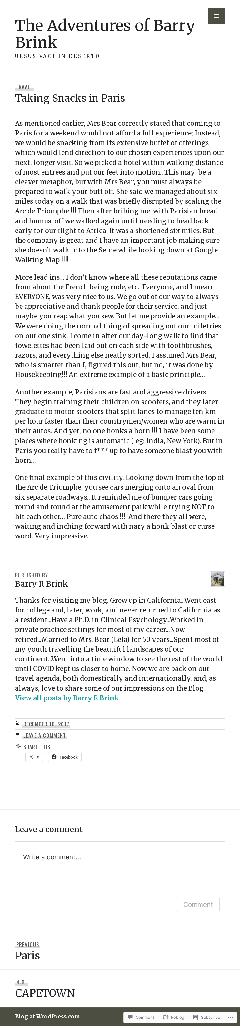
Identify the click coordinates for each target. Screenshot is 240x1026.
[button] (216, 16)
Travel (24, 87)
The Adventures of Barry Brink (105, 34)
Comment (198, 904)
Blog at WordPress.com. (48, 1016)
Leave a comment (44, 735)
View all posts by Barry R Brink (67, 698)
